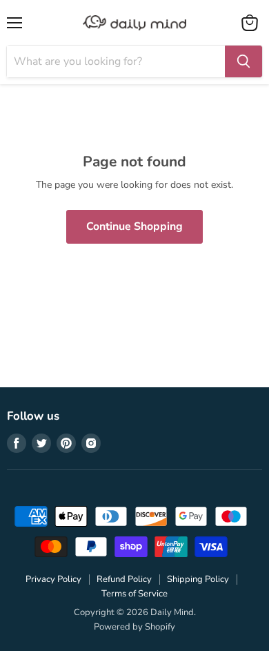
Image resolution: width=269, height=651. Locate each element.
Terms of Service (134, 593)
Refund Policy (124, 579)
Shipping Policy (198, 579)
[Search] (243, 61)
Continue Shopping (134, 226)
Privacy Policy (53, 579)
